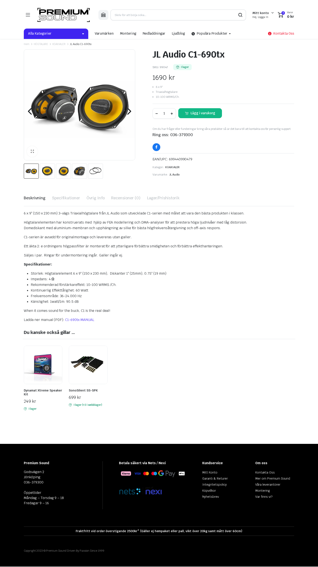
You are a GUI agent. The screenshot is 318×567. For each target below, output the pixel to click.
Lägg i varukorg (203, 113)
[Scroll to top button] (308, 557)
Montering (128, 33)
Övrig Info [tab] (96, 197)
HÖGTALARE (41, 44)
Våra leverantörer (267, 484)
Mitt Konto (209, 472)
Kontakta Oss (265, 472)
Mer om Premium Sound (272, 478)
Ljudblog (178, 33)
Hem (26, 44)
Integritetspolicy (214, 484)
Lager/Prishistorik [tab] (163, 197)
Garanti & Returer (215, 478)
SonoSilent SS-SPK (83, 390)
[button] (32, 151)
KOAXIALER (59, 44)
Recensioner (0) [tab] (125, 197)
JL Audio (174, 174)
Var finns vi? (263, 497)
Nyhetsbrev (210, 497)
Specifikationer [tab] (66, 197)
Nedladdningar (154, 33)
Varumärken (104, 33)
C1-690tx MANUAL (79, 319)
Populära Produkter (212, 33)
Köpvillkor (209, 491)
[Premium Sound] (64, 15)
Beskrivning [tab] (34, 197)
